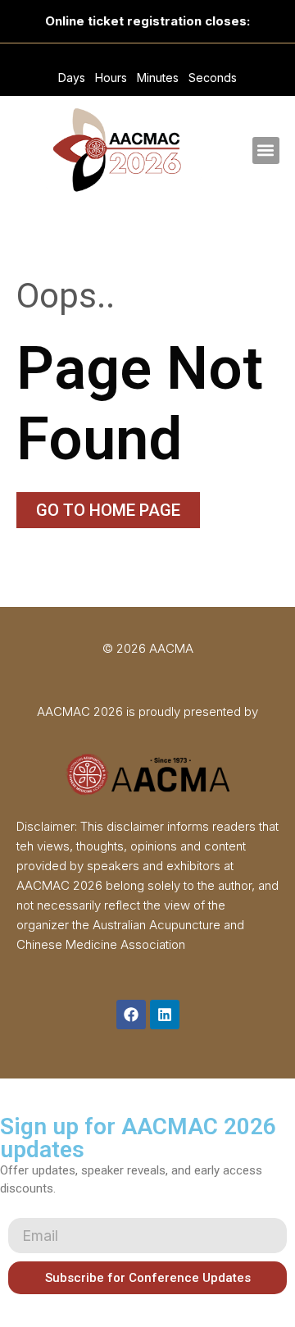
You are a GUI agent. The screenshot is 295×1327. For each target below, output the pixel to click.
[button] (265, 150)
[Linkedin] (164, 1014)
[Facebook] (131, 1014)
